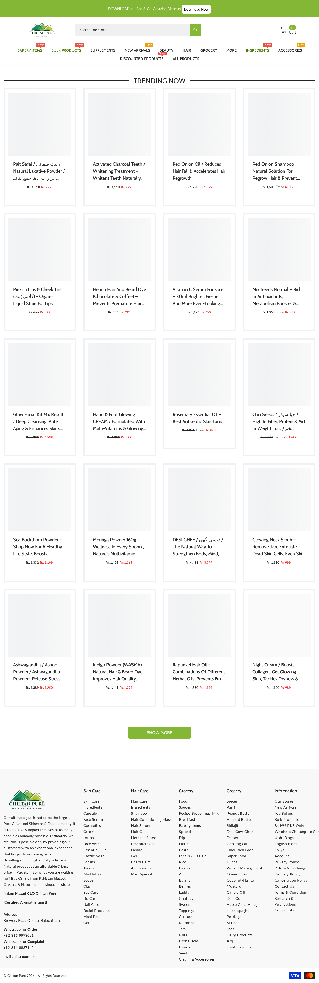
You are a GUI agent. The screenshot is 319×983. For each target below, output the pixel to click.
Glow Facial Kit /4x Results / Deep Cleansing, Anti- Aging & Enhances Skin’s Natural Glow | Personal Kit (40, 422)
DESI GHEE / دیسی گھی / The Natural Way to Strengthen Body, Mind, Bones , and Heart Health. (198, 547)
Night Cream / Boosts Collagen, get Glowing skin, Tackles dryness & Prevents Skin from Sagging (275, 672)
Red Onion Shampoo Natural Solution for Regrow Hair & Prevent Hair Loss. (274, 171)
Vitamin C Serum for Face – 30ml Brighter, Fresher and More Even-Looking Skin (198, 297)
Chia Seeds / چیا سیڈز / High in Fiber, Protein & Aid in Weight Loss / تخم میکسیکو (278, 422)
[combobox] (132, 30)
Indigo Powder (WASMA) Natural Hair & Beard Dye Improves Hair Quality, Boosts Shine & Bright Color (117, 672)
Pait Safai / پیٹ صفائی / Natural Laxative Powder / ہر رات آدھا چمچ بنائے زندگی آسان (39, 171)
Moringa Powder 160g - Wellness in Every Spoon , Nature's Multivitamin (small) (118, 547)
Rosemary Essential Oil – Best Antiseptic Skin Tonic (198, 418)
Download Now (196, 9)
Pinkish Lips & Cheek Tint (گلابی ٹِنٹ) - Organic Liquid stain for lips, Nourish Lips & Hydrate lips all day (37, 297)
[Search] (138, 30)
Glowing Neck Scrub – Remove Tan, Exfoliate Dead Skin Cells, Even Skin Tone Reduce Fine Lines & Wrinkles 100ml (278, 547)
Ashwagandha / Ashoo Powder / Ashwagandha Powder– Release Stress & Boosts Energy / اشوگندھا (38, 672)
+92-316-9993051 (19, 935)
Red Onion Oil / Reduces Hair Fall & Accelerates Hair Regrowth (199, 171)
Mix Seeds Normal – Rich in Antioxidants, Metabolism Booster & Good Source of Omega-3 (278, 297)
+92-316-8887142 (19, 947)
